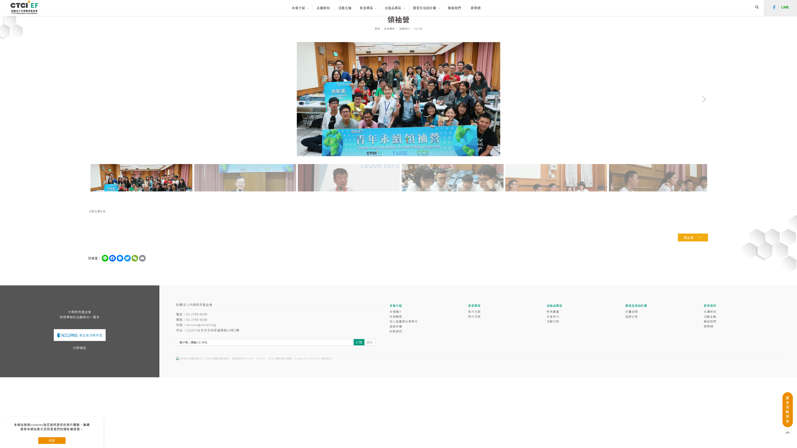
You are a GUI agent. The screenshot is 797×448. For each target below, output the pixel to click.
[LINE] (785, 8)
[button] (757, 7)
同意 (52, 440)
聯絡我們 (710, 321)
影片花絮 (474, 311)
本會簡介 (396, 311)
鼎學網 (476, 8)
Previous (97, 45)
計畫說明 (631, 311)
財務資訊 (396, 331)
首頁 (377, 28)
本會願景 (396, 316)
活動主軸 (710, 316)
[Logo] (24, 7)
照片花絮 (474, 316)
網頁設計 (326, 358)
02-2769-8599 (196, 314)
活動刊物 (553, 321)
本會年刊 (553, 316)
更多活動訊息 (787, 409)
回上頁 (689, 237)
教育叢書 (553, 311)
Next (690, 45)
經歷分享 (631, 316)
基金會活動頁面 (91, 335)
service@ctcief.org (201, 325)
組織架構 (396, 326)
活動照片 (404, 28)
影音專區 (389, 28)
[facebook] (774, 8)
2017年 (418, 28)
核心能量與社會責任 (404, 321)
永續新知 (710, 311)
